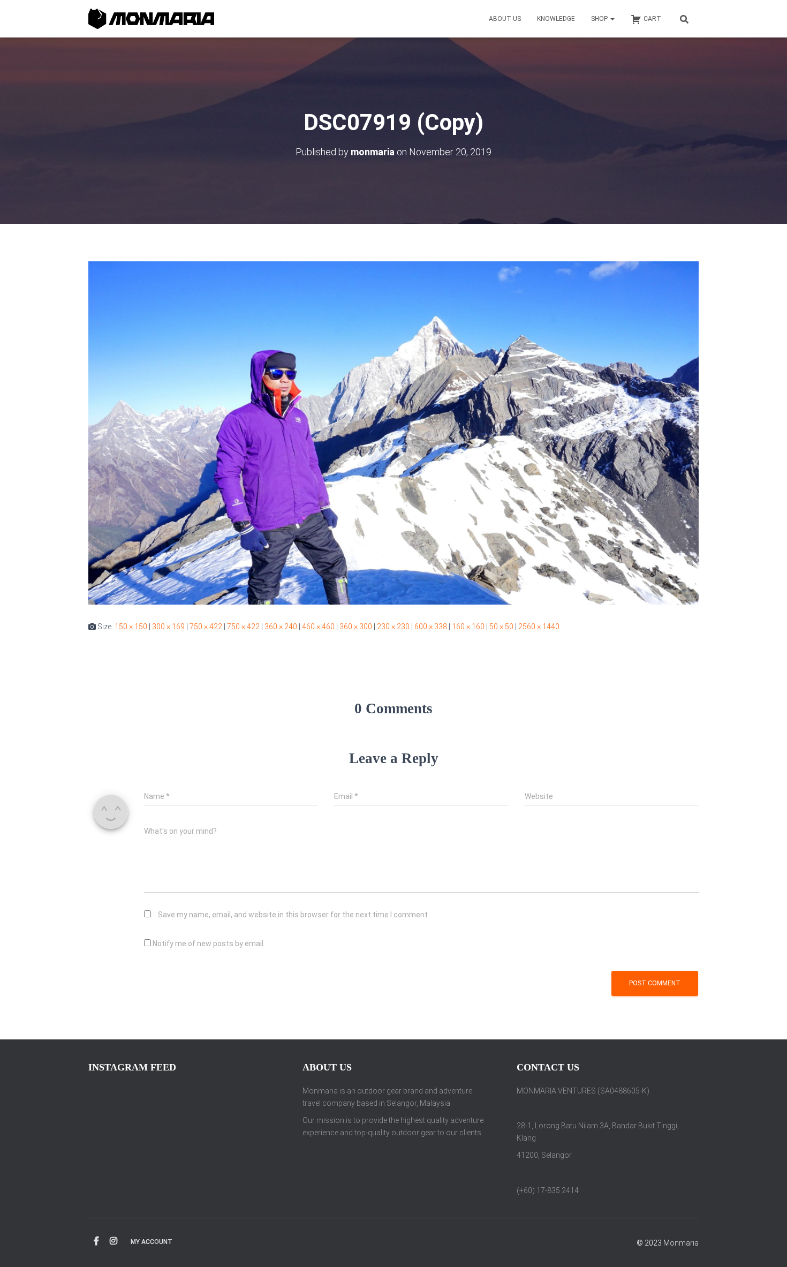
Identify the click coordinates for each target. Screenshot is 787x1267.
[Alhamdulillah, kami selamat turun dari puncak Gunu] (179, 1145)
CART (652, 18)
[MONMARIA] (151, 19)
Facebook (96, 1241)
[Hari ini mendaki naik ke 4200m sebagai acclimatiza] (241, 1145)
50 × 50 (501, 626)
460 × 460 (318, 626)
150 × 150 (131, 626)
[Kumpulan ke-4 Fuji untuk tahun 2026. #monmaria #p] (241, 1107)
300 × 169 (168, 626)
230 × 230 (393, 626)
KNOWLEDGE (556, 18)
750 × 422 (206, 626)
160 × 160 (468, 626)
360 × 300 (355, 626)
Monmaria (681, 1243)
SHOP (600, 18)
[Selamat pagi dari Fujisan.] (179, 1107)
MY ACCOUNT (151, 1242)
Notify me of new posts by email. (209, 943)
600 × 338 (430, 626)
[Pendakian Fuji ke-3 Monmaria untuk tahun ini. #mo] (117, 1145)
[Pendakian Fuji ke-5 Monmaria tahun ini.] (117, 1107)
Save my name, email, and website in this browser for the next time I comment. (293, 914)
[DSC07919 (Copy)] (393, 432)
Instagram (113, 1241)
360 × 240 (280, 626)
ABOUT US (505, 18)
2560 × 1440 (538, 626)
